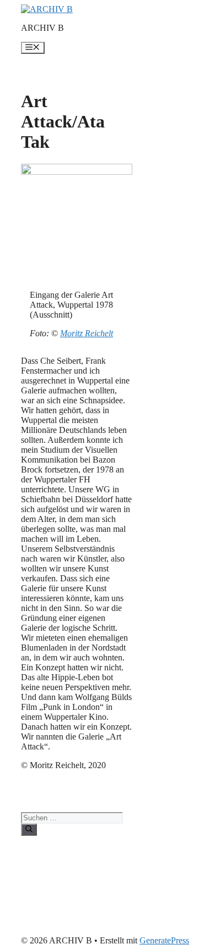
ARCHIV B (42, 27)
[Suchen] (29, 830)
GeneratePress (164, 940)
